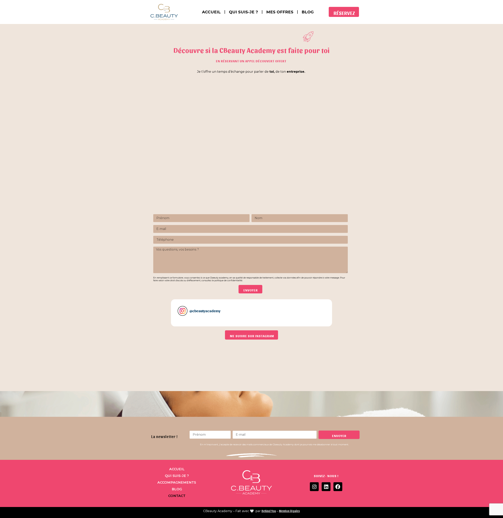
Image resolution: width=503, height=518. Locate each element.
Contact (176, 496)
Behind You (269, 511)
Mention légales (289, 511)
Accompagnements (176, 482)
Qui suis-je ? (243, 12)
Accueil (211, 12)
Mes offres (279, 12)
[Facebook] (337, 486)
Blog (308, 12)
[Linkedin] (326, 486)
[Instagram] (314, 486)
